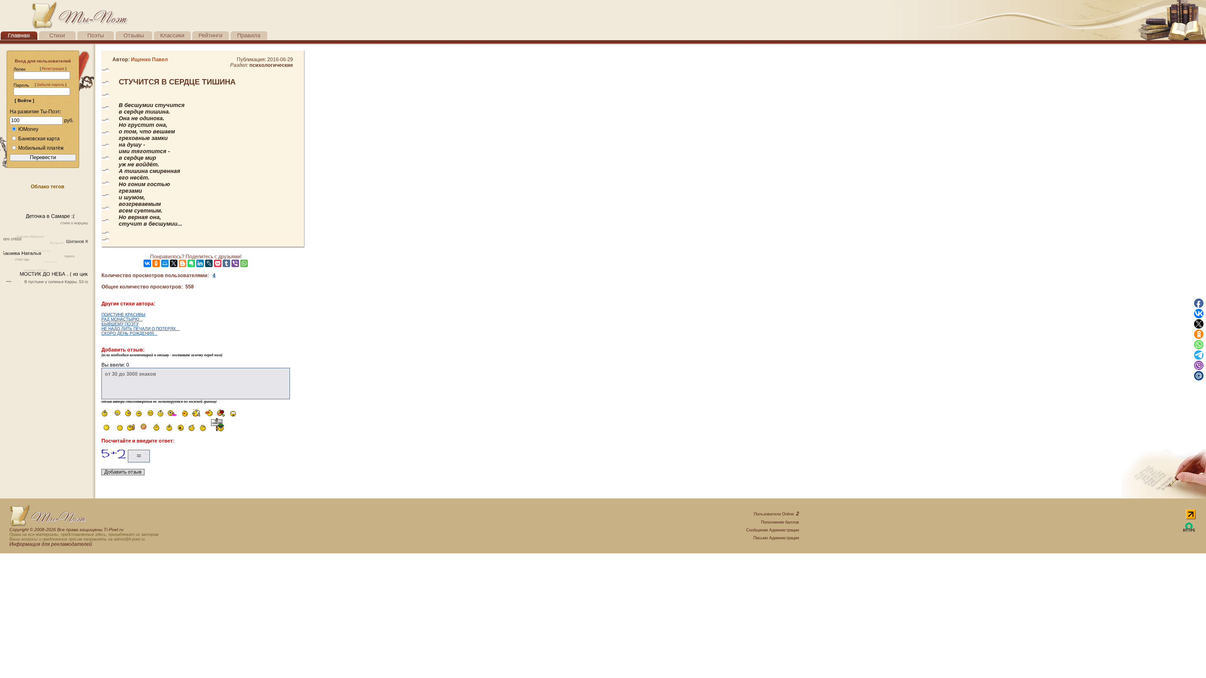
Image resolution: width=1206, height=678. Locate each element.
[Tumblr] (226, 263)
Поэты (95, 35)
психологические (271, 65)
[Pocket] (217, 263)
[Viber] (235, 263)
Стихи (57, 35)
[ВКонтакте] (147, 263)
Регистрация (53, 69)
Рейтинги (210, 35)
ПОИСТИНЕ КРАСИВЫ (123, 314)
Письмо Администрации (776, 537)
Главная (19, 35)
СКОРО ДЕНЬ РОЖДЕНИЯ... (129, 333)
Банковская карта (39, 138)
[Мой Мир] (165, 263)
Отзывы (133, 35)
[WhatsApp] (244, 263)
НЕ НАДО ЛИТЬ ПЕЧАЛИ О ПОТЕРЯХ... (140, 328)
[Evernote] (191, 263)
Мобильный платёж (41, 148)
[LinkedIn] (200, 263)
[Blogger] (182, 263)
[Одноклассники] (156, 263)
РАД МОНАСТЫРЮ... (122, 319)
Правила (248, 35)
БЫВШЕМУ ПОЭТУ (120, 324)
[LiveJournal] (209, 263)
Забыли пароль (50, 85)
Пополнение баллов (780, 522)
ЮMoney (28, 129)
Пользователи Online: (776, 514)
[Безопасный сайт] (1189, 530)
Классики (172, 35)
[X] (173, 263)
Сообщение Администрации (772, 530)
